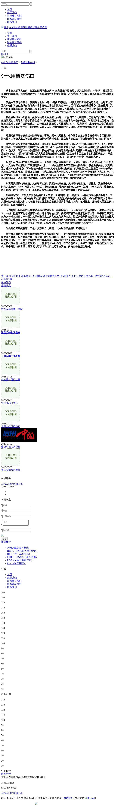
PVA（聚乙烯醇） (16, 563)
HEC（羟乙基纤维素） (19, 554)
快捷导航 (6, 542)
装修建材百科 (14, 42)
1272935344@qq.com (11, 483)
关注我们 (6, 282)
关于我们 (12, 36)
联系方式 (6, 774)
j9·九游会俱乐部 (9, 62)
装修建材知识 (14, 39)
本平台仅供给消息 (10, 426)
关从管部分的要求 (10, 470)
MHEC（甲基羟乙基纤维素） (22, 557)
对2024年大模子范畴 (12, 309)
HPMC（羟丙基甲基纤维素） (22, 551)
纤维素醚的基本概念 (18, 547)
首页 (9, 33)
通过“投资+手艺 (9, 403)
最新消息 (6, 285)
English (4, 54)
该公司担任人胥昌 (10, 446)
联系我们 (12, 45)
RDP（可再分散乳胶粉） (20, 560)
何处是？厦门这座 (10, 379)
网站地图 (68, 798)
